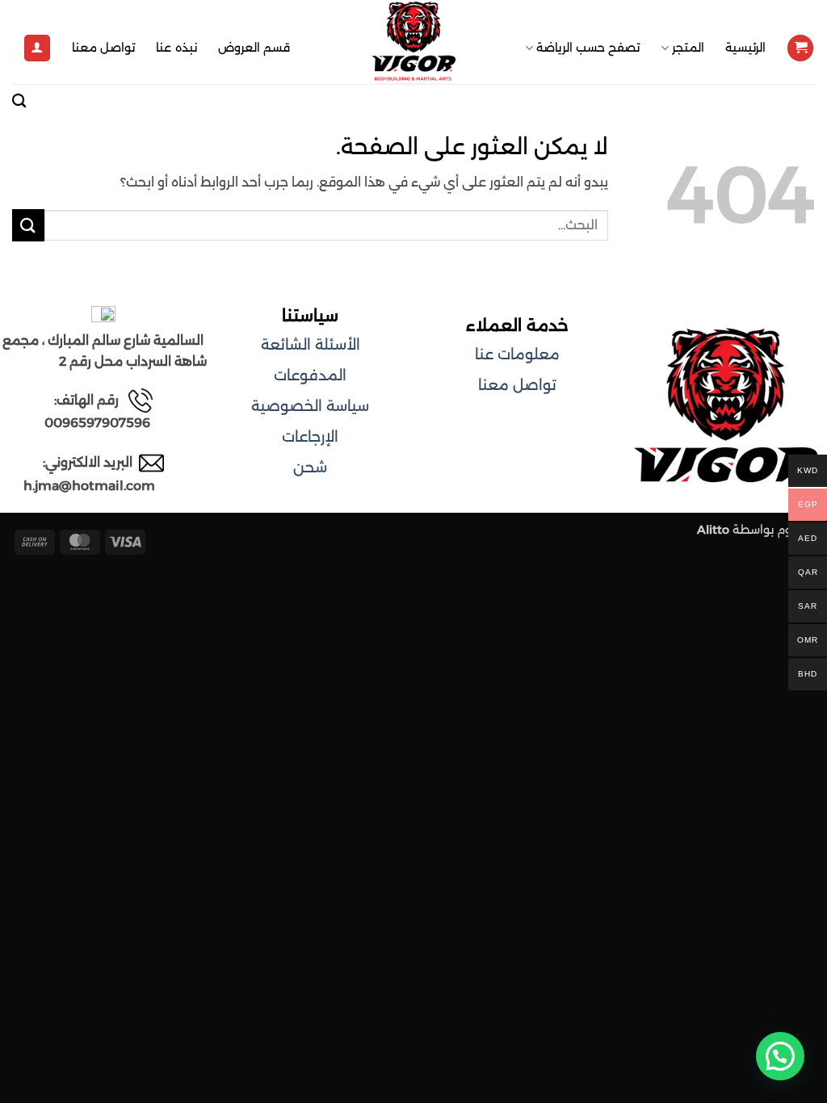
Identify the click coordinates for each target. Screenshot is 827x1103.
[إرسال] (28, 225)
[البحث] (19, 101)
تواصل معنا (103, 47)
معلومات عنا (517, 354)
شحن (310, 467)
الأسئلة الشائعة (310, 345)
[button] (800, 48)
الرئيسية (745, 47)
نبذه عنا (176, 47)
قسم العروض (254, 47)
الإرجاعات (310, 437)
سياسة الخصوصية (310, 406)
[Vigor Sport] (413, 42)
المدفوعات (310, 375)
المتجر (687, 47)
